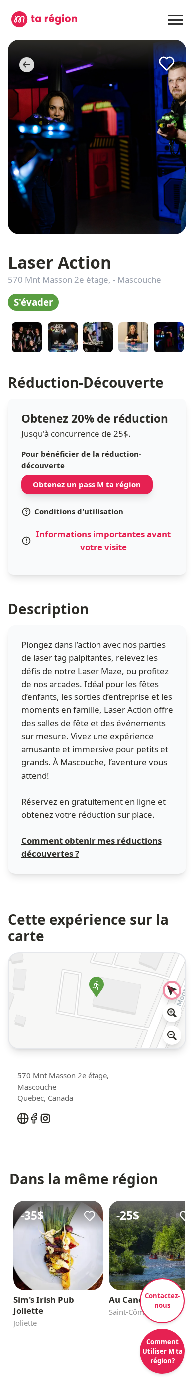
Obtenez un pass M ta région (87, 484)
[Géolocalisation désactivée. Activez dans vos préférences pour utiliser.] (172, 990)
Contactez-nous (162, 1300)
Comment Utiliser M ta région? (162, 1351)
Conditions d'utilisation (78, 511)
